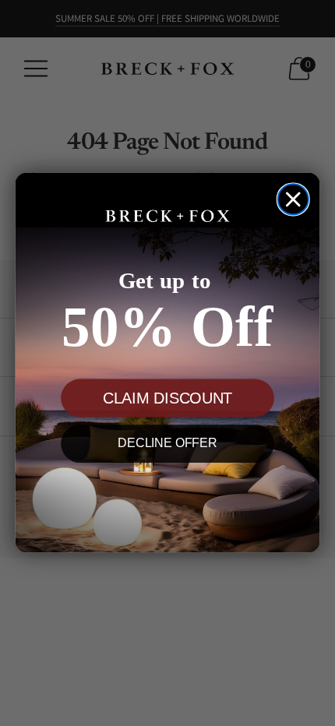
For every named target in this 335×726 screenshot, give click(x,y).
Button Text (167, 500)
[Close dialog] (293, 200)
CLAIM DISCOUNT (167, 398)
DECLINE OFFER (167, 444)
